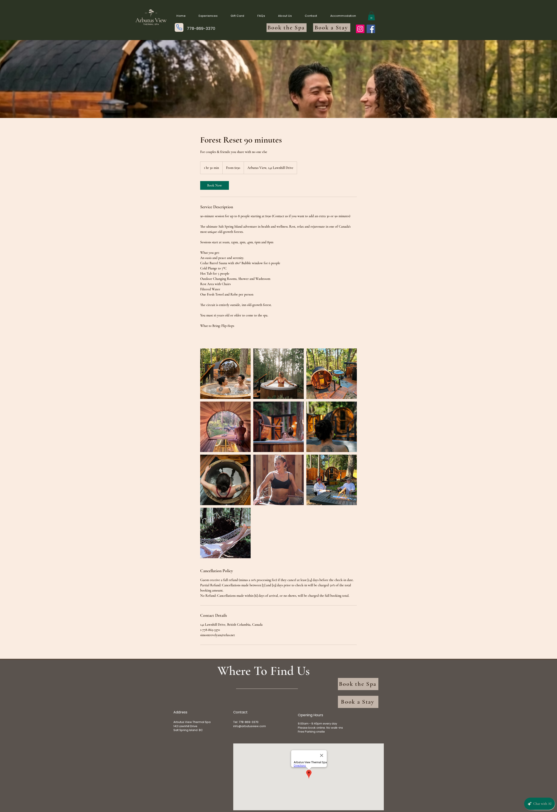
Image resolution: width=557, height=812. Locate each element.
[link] (214, 185)
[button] (371, 16)
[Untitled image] (225, 373)
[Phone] (179, 27)
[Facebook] (371, 29)
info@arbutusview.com (249, 726)
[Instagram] (360, 29)
